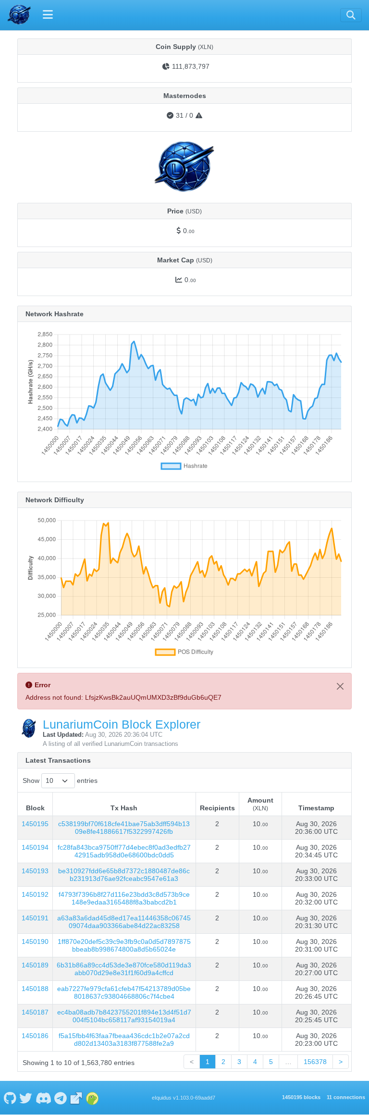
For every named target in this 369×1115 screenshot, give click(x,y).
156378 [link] (315, 1061)
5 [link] (271, 1061)
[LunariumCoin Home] (19, 15)
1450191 (35, 918)
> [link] (341, 1061)
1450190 (35, 941)
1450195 (35, 824)
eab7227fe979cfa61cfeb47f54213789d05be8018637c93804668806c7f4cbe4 (124, 992)
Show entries (60, 780)
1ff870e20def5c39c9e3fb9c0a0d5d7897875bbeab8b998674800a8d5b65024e (124, 945)
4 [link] (255, 1061)
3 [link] (239, 1061)
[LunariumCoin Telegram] (61, 1098)
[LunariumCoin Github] (10, 1098)
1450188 (35, 988)
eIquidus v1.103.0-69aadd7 (183, 1098)
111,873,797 (190, 66)
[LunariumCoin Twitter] (26, 1098)
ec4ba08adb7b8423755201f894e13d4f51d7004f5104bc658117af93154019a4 (124, 1016)
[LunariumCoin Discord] (43, 1098)
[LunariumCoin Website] (76, 1098)
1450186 (35, 1036)
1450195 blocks (301, 1097)
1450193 (35, 871)
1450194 (35, 847)
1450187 (35, 1012)
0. (189, 231)
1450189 (35, 965)
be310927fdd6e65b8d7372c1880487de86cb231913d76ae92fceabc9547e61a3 (124, 874)
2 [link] (223, 1061)
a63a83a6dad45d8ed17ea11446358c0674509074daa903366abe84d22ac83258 (124, 921)
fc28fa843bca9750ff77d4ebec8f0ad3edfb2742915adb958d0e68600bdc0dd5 (124, 851)
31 (180, 115)
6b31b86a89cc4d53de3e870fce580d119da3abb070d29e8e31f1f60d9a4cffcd (124, 969)
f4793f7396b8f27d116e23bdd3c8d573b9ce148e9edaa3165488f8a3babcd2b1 (124, 898)
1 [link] (207, 1061)
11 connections (346, 1097)
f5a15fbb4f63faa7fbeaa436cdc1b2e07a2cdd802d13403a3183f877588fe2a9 (124, 1039)
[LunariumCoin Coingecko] (92, 1098)
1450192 (35, 894)
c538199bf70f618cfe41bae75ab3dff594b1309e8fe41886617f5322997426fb (124, 827)
